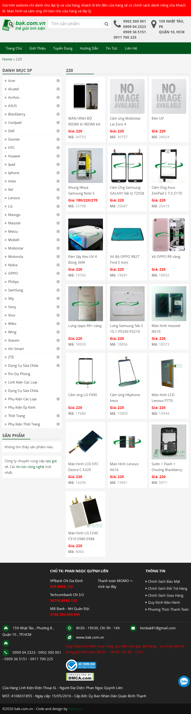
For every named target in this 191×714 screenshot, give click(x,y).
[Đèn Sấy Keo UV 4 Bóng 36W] (85, 250)
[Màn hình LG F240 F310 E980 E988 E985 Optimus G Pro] (85, 527)
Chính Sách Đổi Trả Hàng (167, 588)
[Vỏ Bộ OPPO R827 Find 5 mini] (127, 250)
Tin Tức (111, 48)
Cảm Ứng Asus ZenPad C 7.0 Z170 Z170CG (167, 193)
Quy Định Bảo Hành (164, 602)
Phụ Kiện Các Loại (22, 399)
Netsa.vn (75, 708)
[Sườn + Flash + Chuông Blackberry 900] (169, 458)
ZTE (11, 357)
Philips (13, 281)
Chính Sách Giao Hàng (165, 595)
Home (7, 59)
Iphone (13, 172)
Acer (11, 80)
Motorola (15, 256)
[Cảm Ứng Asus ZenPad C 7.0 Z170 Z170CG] (169, 181)
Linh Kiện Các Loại (22, 382)
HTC (11, 147)
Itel (10, 189)
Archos (13, 97)
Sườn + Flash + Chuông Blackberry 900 (167, 469)
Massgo (14, 214)
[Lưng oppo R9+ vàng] (85, 319)
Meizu (13, 231)
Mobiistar (16, 248)
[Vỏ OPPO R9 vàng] (169, 250)
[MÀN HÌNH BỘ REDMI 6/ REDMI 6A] (85, 112)
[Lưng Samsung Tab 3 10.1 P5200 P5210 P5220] (127, 319)
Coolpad (14, 122)
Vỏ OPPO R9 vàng (166, 256)
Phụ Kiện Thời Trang (24, 424)
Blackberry (16, 114)
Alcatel (13, 89)
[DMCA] (80, 679)
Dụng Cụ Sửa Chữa (23, 365)
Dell (11, 130)
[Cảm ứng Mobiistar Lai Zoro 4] (127, 112)
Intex (12, 181)
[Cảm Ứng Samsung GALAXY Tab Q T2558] (127, 181)
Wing (12, 332)
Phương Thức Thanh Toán (168, 609)
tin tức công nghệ (30, 466)
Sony (12, 306)
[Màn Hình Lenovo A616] (127, 458)
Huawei (14, 156)
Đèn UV (158, 118)
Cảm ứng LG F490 (82, 394)
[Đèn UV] (169, 112)
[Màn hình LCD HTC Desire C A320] (85, 458)
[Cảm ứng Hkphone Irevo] (127, 389)
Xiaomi (13, 340)
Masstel (14, 223)
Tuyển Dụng (62, 48)
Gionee (14, 139)
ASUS (12, 105)
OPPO (13, 273)
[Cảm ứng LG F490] (85, 389)
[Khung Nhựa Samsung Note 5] (85, 181)
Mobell (13, 239)
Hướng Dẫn (89, 48)
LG (10, 206)
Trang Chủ (14, 48)
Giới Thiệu (37, 48)
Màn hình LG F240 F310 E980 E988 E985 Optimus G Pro (84, 539)
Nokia (12, 265)
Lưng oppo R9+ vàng (85, 325)
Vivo (11, 315)
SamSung (15, 290)
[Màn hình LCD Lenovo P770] (169, 389)
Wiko (12, 323)
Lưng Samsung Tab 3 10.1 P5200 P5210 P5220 (126, 331)
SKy (11, 298)
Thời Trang (16, 415)
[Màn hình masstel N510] (169, 319)
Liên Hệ (131, 48)
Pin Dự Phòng (19, 373)
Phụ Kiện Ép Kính (21, 407)
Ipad (11, 164)
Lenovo (14, 197)
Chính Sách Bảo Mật (164, 581)
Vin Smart (16, 348)
